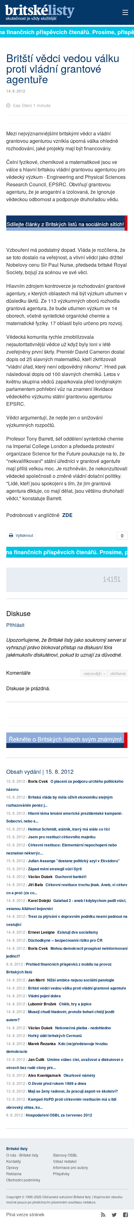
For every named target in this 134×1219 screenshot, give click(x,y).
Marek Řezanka (42, 1043)
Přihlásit (15, 624)
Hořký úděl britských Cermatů (55, 1035)
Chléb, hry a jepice (75, 1004)
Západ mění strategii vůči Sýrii (55, 869)
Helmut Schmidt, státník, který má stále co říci (69, 829)
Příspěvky (61, 1173)
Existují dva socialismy (77, 932)
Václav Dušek (40, 876)
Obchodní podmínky (23, 1179)
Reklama (14, 1173)
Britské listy (54, 12)
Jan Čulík (36, 1059)
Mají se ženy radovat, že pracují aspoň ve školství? (73, 1091)
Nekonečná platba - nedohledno (83, 1028)
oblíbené (118, 673)
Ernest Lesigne (41, 932)
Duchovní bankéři (70, 876)
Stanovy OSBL (65, 1155)
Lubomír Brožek (42, 1004)
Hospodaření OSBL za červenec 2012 (59, 1115)
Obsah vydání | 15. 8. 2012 (40, 771)
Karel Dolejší (39, 900)
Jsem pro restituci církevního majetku (61, 837)
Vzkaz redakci (65, 1161)
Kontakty (13, 1161)
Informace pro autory (70, 1167)
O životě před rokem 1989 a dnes (57, 1083)
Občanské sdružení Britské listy (66, 1196)
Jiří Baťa (35, 884)
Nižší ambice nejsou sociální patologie (80, 980)
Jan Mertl (36, 980)
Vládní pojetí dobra (44, 996)
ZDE (67, 515)
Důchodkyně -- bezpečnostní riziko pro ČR (65, 940)
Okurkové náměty (79, 1075)
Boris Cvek (38, 781)
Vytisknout (24, 535)
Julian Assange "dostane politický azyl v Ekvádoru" (74, 860)
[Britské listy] (66, 224)
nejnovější (93, 673)
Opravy (12, 1167)
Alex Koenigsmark (44, 1075)
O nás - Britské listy (22, 1155)
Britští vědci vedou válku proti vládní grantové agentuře (77, 988)
